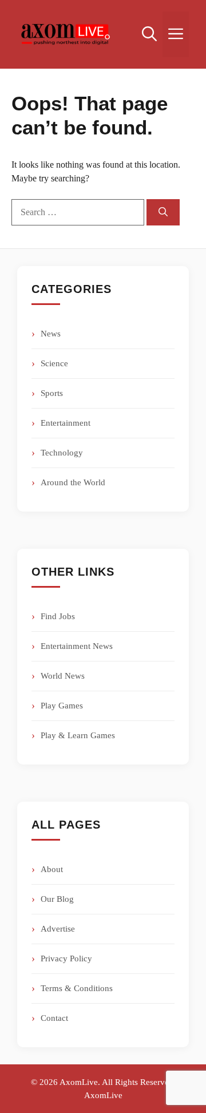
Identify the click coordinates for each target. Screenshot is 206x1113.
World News (63, 675)
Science (54, 363)
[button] (149, 34)
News (51, 333)
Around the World (73, 482)
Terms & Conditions (77, 988)
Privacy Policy (66, 958)
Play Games (62, 705)
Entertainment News (77, 646)
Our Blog (57, 899)
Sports (52, 393)
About (52, 869)
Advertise (58, 928)
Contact (54, 1018)
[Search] (163, 212)
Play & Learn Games (78, 735)
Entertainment (65, 422)
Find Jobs (58, 616)
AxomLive (103, 1095)
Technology (62, 452)
